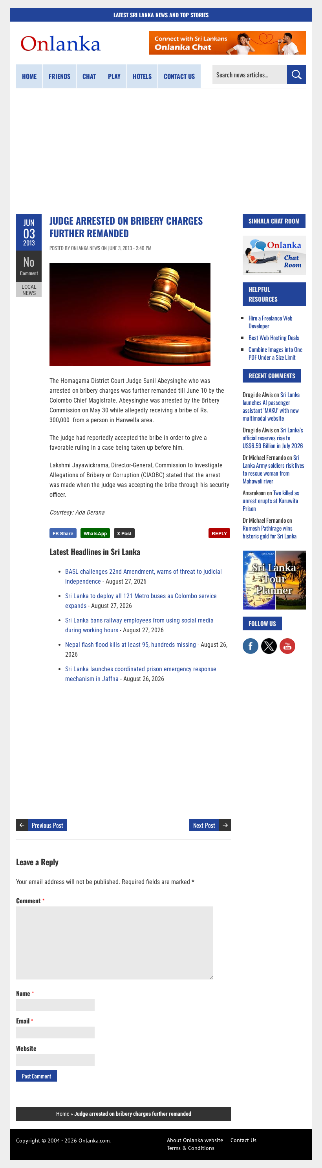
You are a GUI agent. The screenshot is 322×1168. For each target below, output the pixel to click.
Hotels (142, 76)
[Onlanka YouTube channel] (287, 642)
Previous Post (47, 825)
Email (24, 1020)
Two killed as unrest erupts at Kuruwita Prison (271, 500)
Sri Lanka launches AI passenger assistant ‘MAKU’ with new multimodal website (271, 406)
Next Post (204, 825)
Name (25, 993)
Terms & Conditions (190, 1148)
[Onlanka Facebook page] (250, 642)
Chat (89, 76)
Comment (29, 273)
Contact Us (243, 1140)
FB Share (63, 533)
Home (29, 76)
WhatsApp (95, 533)
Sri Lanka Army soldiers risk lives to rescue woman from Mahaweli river (273, 469)
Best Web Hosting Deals (274, 337)
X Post (124, 533)
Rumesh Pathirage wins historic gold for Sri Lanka (269, 532)
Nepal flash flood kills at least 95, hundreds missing (130, 644)
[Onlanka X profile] (269, 642)
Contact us (179, 76)
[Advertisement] (161, 151)
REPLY (219, 533)
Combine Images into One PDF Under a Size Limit (275, 353)
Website (26, 1048)
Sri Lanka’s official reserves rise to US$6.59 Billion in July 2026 (273, 437)
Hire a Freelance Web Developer (271, 321)
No (29, 261)
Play (114, 76)
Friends (59, 76)
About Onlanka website (195, 1140)
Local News (29, 290)
